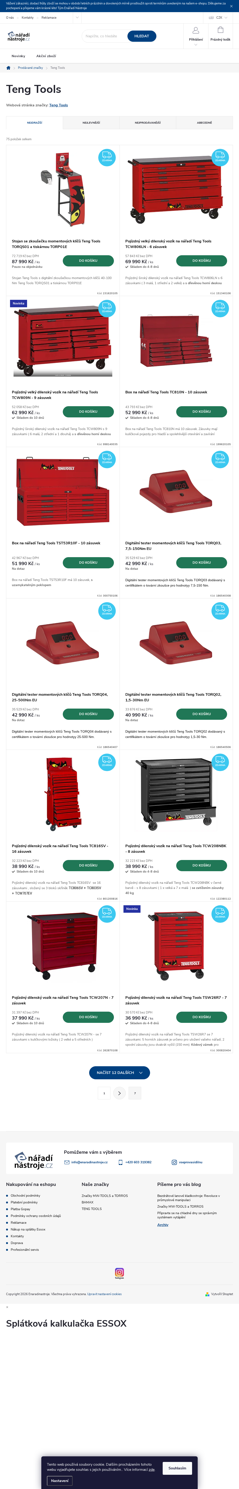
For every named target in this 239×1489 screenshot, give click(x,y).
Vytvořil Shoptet (222, 1294)
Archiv (162, 1225)
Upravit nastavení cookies (104, 1294)
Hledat (141, 36)
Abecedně (204, 123)
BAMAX (87, 1202)
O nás (10, 18)
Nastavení (59, 1480)
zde (152, 1469)
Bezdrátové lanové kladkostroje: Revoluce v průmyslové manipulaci (188, 1198)
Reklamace (49, 18)
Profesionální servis (25, 1250)
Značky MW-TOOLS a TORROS (105, 1196)
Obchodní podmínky (25, 1196)
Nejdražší (34, 123)
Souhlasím (177, 1468)
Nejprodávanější (148, 123)
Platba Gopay (20, 1209)
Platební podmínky (24, 1202)
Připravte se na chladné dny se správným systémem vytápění (187, 1215)
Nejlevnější (91, 123)
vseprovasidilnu (190, 1162)
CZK (219, 18)
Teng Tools (58, 105)
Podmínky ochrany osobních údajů (36, 1216)
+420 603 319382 (138, 1162)
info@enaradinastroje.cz (89, 1162)
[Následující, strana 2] (119, 1093)
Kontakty (28, 18)
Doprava (17, 1243)
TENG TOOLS (92, 1209)
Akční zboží (46, 56)
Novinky (18, 56)
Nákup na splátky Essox (28, 1229)
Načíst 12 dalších (116, 1072)
